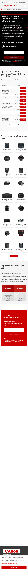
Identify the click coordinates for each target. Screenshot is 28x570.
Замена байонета (6, 115)
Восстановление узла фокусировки (7, 100)
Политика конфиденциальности (9, 563)
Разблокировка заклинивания (5, 94)
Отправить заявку (14, 57)
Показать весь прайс (14, 124)
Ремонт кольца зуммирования (5, 91)
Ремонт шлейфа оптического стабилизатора (5, 119)
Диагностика (5, 87)
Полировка (4, 97)
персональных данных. (16, 61)
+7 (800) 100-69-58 (10, 5)
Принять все (14, 567)
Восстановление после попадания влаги (7, 107)
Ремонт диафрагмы (6, 103)
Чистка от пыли (5, 109)
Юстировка (4, 112)
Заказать (23, 87)
